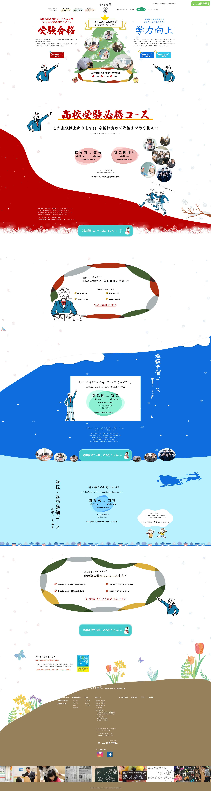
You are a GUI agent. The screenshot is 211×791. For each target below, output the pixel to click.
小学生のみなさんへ (66, 9)
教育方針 (87, 700)
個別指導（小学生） (100, 700)
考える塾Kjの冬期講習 (102, 720)
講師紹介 (87, 703)
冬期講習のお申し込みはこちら (99, 230)
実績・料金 (75, 703)
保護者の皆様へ (122, 9)
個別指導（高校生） (100, 705)
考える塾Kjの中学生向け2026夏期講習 (106, 714)
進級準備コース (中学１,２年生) (146, 55)
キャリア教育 (99, 707)
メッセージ (75, 700)
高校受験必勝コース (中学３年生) (57, 55)
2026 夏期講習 (99, 710)
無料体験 (151, 697)
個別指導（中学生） (100, 703)
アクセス (87, 705)
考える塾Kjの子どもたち (52, 9)
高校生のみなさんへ (90, 9)
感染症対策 (75, 707)
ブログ (163, 9)
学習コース (141, 9)
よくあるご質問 (153, 9)
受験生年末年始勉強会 (102, 718)
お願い (74, 705)
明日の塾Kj (134, 697)
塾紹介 (132, 9)
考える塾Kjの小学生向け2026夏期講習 (106, 712)
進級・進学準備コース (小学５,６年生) (163, 55)
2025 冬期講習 (99, 716)
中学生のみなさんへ (78, 9)
